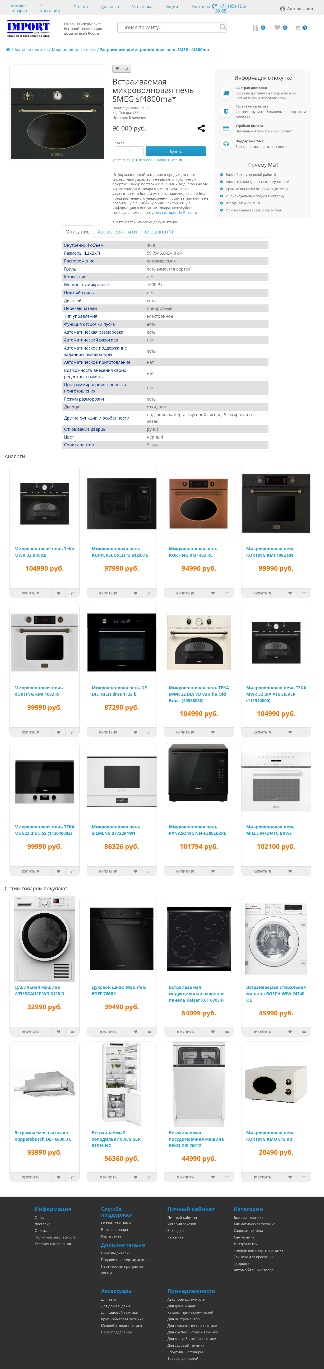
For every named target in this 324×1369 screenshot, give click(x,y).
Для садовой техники (119, 1312)
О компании (50, 8)
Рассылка (175, 1237)
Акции (172, 6)
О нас (39, 1217)
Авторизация (300, 8)
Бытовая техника (31, 49)
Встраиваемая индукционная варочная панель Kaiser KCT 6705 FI (197, 993)
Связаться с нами (116, 1222)
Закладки (175, 1230)
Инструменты (246, 1243)
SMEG (144, 108)
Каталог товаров (19, 8)
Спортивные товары (185, 1352)
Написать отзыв (169, 160)
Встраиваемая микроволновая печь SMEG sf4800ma (154, 49)
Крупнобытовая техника (122, 1319)
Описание (77, 231)
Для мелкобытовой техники (191, 1338)
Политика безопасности (55, 1237)
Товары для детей (183, 1358)
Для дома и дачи (115, 1306)
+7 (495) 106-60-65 (230, 8)
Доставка (110, 6)
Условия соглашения (53, 1243)
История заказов (181, 1223)
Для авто (108, 1299)
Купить (176, 151)
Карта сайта (111, 1236)
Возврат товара (114, 1229)
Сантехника (244, 1237)
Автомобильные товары (255, 1269)
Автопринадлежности (186, 1299)
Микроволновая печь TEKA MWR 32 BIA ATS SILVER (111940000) (276, 694)
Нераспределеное (116, 1332)
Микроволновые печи (74, 49)
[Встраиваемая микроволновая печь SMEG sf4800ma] (57, 112)
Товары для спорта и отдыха (258, 1250)
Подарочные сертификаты (124, 1259)
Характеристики (117, 231)
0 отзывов (144, 160)
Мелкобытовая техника (121, 1325)
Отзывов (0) (159, 231)
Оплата (81, 6)
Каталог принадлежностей (190, 1312)
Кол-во (119, 143)
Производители (115, 1253)
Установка (142, 6)
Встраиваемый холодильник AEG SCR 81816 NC (116, 1139)
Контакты (200, 6)
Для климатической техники (192, 1325)
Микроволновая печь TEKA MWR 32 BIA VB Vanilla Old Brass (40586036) (199, 694)
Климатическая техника (254, 1223)
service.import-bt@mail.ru (175, 212)
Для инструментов (183, 1319)
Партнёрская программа (122, 1266)
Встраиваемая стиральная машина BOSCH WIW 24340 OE (276, 993)
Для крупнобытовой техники (192, 1332)
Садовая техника (248, 1230)
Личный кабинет (182, 1217)
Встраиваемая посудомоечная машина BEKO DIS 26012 (196, 1139)
